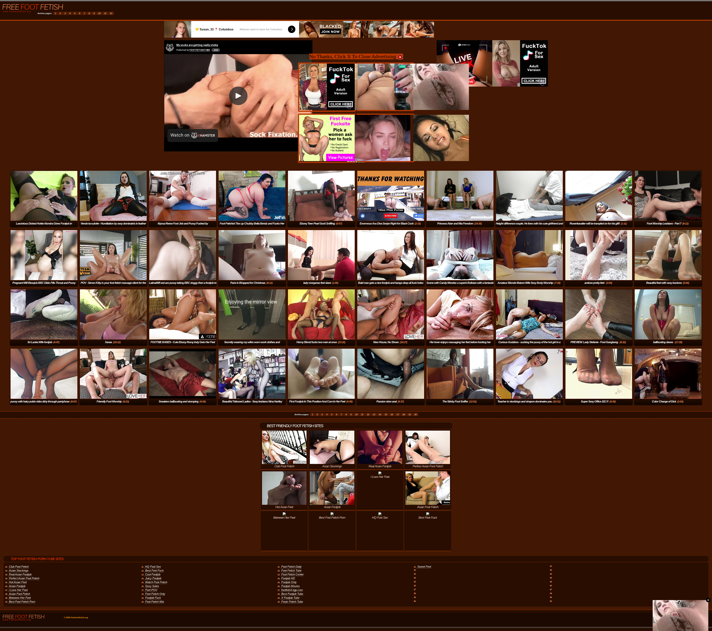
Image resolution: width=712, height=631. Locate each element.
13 (374, 414)
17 (398, 414)
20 (415, 414)
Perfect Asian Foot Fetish (24, 578)
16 (392, 414)
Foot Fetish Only (155, 593)
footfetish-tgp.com (292, 590)
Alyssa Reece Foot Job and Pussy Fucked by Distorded (182, 226)
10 (99, 13)
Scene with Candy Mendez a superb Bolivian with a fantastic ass (460, 285)
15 (386, 414)
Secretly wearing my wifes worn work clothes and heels (252, 345)
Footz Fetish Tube (292, 601)
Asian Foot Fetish (19, 593)
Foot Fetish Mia (154, 601)
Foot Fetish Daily (291, 566)
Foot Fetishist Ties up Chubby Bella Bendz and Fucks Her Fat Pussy (252, 226)
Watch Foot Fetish (156, 582)
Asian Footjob (17, 586)
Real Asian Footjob (20, 574)
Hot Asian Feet (18, 582)
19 (409, 414)
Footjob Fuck (153, 597)
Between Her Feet (20, 597)
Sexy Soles (152, 586)
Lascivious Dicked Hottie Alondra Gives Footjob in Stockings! (44, 226)
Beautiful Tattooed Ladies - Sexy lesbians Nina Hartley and (252, 404)
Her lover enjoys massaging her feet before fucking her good (460, 345)
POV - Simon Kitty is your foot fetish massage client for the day (113, 285)
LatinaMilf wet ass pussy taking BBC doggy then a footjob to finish (182, 285)
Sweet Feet (424, 566)
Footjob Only (289, 582)
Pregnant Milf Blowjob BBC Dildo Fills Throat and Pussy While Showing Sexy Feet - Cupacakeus (43, 285)
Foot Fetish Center (292, 574)
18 (404, 414)
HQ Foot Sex (153, 566)
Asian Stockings (19, 570)
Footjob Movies (290, 586)
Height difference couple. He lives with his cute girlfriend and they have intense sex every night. (529, 226)
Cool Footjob (152, 574)
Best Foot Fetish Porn (22, 601)
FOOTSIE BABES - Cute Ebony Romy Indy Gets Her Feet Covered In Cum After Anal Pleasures (183, 345)
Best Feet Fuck (154, 570)
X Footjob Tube (290, 597)
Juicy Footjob (153, 578)
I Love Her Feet (18, 590)
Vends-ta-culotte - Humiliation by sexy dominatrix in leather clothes (113, 226)
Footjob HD (288, 578)
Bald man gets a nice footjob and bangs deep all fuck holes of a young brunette (390, 285)
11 (105, 13)
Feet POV (151, 590)
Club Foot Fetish (19, 566)
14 (380, 414)
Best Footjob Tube (292, 593)
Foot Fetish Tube (291, 570)
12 (111, 13)
